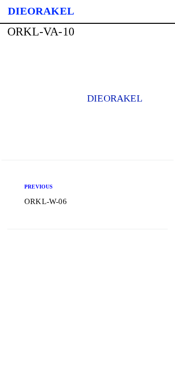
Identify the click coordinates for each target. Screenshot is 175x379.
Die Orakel (41, 11)
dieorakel (114, 98)
